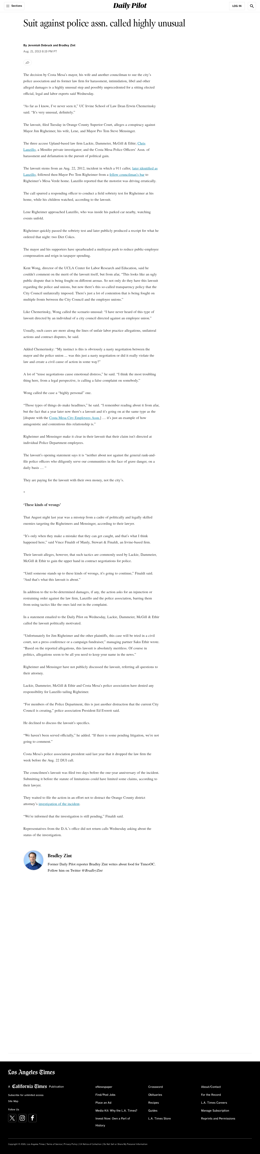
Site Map (13, 1101)
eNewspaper (103, 1087)
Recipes (153, 1102)
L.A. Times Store (159, 1118)
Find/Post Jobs (105, 1095)
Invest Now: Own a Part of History (112, 1122)
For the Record (211, 1095)
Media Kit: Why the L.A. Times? (116, 1110)
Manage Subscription (215, 1110)
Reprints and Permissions (218, 1118)
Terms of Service (54, 1144)
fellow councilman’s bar (126, 174)
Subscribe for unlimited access (25, 1095)
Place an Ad (103, 1102)
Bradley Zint (60, 856)
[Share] (27, 62)
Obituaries (155, 1095)
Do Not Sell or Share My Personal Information (125, 1144)
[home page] (130, 5)
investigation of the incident (59, 803)
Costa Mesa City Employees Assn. (74, 417)
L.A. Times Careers (214, 1102)
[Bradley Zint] (33, 860)
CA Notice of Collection (90, 1144)
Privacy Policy (70, 1144)
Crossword (155, 1087)
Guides (152, 1110)
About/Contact (211, 1087)
